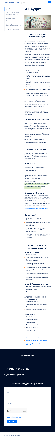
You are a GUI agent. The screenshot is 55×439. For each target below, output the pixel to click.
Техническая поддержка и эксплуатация (36, 340)
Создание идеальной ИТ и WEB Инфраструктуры (13, 13)
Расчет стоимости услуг (12, 29)
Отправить (11, 421)
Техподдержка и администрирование (11, 19)
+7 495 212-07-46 (16, 369)
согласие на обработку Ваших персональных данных (30, 415)
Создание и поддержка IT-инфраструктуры (37, 337)
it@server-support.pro (14, 374)
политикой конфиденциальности (14, 417)
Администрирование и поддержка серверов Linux (13, 24)
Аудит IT (8, 9)
